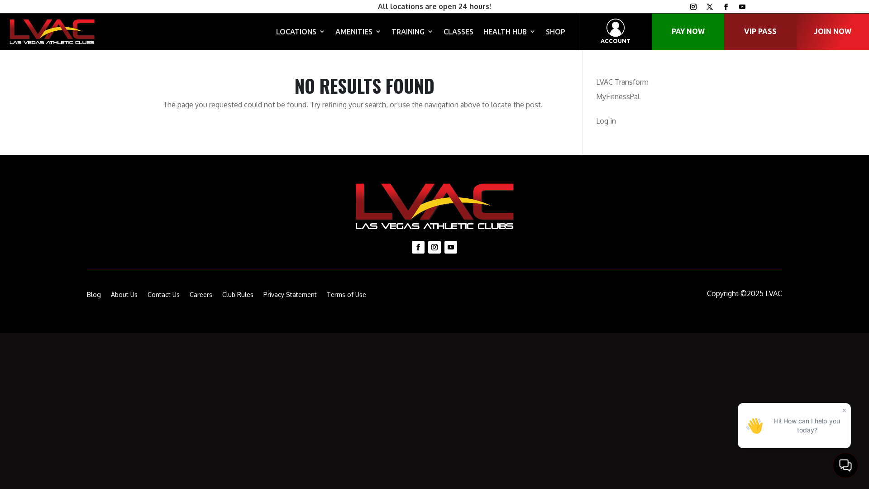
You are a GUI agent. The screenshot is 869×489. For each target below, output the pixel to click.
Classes (458, 32)
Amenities (353, 32)
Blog (94, 295)
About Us (124, 295)
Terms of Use (346, 295)
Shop (555, 32)
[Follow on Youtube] (742, 6)
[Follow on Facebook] (726, 6)
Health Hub (505, 32)
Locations (296, 32)
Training (408, 32)
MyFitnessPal (618, 96)
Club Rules (237, 295)
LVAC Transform (622, 81)
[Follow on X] (709, 6)
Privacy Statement (290, 295)
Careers (201, 295)
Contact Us (164, 295)
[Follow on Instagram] (693, 6)
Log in (606, 120)
